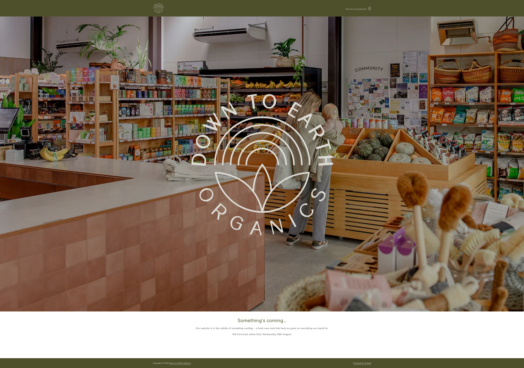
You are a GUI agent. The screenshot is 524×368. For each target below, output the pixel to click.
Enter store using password (356, 9)
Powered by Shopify (362, 363)
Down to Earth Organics (180, 363)
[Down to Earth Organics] (158, 8)
